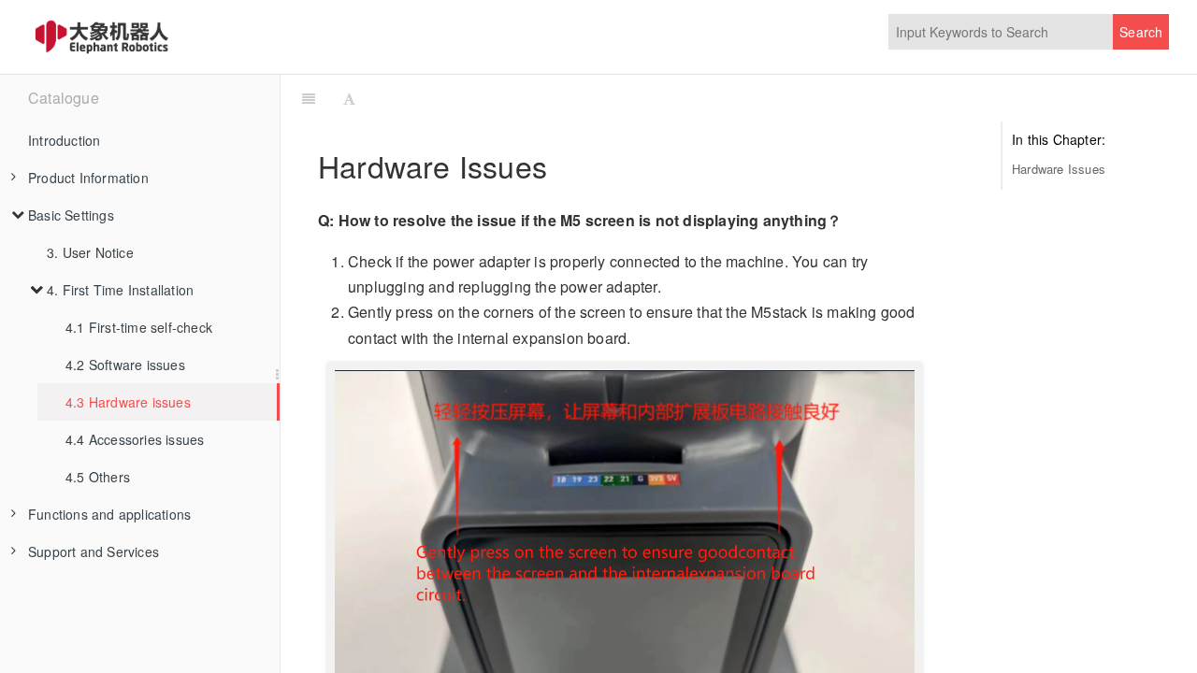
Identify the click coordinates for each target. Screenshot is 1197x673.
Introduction (64, 140)
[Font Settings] (349, 98)
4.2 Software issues (125, 364)
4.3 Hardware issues (128, 402)
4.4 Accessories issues (134, 439)
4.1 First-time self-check (138, 327)
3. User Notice (90, 252)
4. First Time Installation (120, 289)
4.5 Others (97, 476)
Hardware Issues (1058, 169)
